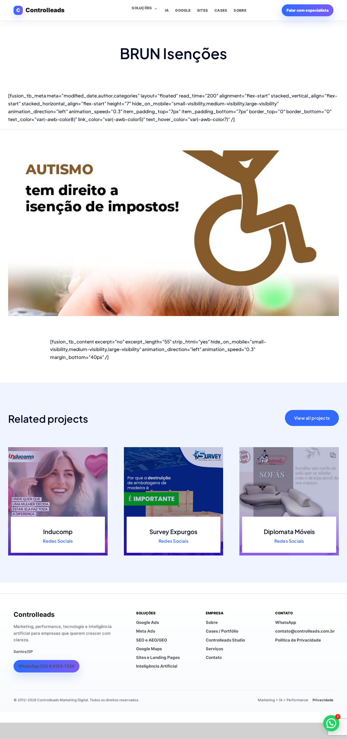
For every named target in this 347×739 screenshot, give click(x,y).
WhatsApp (285, 622)
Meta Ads (145, 631)
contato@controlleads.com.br (305, 631)
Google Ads (147, 622)
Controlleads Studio (225, 640)
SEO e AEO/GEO (151, 640)
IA (167, 10)
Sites (202, 10)
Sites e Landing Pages (158, 657)
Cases (220, 10)
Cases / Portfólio (222, 631)
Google (183, 10)
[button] (331, 723)
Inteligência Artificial (156, 666)
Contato (214, 657)
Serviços (214, 648)
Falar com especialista (308, 10)
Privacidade (323, 700)
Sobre (240, 10)
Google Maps (149, 648)
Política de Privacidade (298, 640)
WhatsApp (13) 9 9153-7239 (46, 666)
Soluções (142, 8)
